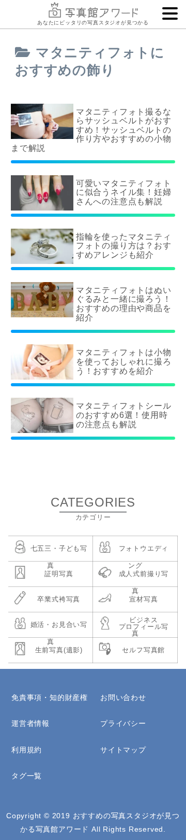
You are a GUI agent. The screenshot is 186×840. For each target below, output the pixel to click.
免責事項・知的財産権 (49, 697)
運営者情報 (30, 723)
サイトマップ (123, 750)
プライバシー (123, 723)
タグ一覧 (26, 776)
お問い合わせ (123, 697)
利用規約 (26, 750)
